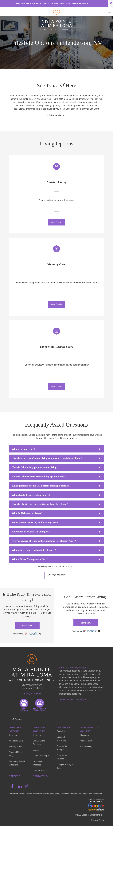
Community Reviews (62, 757)
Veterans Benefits (41, 770)
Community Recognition (62, 748)
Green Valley (54, 794)
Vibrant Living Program (39, 742)
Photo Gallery (86, 746)
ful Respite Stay (16, 754)
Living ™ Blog (65, 766)
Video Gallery (86, 741)
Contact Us (40, 776)
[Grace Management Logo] (31, 658)
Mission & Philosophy (61, 739)
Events (36, 750)
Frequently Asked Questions (17, 763)
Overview (13, 735)
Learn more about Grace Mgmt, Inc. (75, 699)
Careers (18, 719)
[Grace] (56, 11)
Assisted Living (16, 741)
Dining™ (41, 755)
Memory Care (15, 746)
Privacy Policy (97, 820)
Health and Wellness (37, 763)
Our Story (63, 727)
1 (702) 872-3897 (57, 575)
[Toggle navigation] (109, 11)
